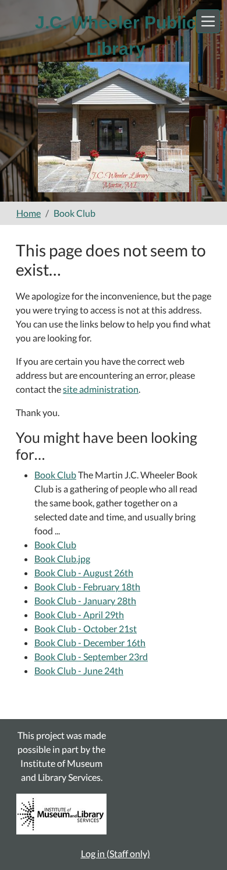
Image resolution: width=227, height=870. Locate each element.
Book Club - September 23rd (91, 656)
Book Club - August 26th (83, 572)
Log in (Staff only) (115, 853)
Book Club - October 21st (85, 628)
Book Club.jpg (62, 558)
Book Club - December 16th (90, 642)
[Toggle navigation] (208, 21)
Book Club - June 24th (78, 670)
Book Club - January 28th (85, 600)
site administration (101, 389)
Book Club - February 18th (87, 586)
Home (28, 213)
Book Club (55, 474)
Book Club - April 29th (79, 614)
